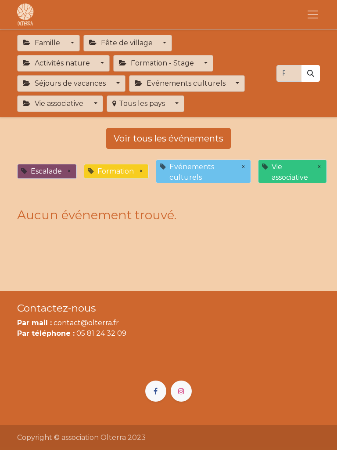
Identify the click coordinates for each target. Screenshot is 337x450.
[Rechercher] (310, 73)
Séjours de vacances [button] (70, 83)
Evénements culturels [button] (186, 83)
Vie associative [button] (59, 103)
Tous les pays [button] (143, 103)
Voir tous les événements (168, 138)
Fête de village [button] (126, 43)
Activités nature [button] (62, 63)
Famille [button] (47, 43)
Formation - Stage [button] (162, 63)
